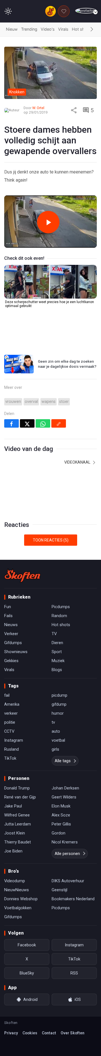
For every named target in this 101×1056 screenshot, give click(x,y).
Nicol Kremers (65, 842)
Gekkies (11, 660)
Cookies (29, 1033)
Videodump (14, 880)
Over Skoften (72, 1033)
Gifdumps (13, 642)
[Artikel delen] (74, 110)
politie (9, 722)
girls (55, 749)
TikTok (10, 758)
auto (56, 731)
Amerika (11, 704)
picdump (59, 695)
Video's (48, 29)
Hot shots (81, 29)
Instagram (13, 740)
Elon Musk (61, 806)
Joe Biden (13, 851)
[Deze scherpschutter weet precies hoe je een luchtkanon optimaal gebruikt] (50, 282)
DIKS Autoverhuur (68, 880)
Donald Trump (17, 788)
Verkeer (11, 633)
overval (31, 401)
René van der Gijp (20, 797)
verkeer (11, 713)
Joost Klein (14, 833)
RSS (74, 973)
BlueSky (27, 973)
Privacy (11, 1033)
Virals (63, 29)
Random (59, 615)
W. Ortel (38, 108)
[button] (92, 29)
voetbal (58, 740)
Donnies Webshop (21, 898)
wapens (49, 401)
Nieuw (12, 29)
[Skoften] (22, 575)
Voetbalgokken (17, 907)
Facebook (27, 944)
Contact (49, 1033)
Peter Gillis (61, 824)
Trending (29, 29)
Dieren (57, 642)
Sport (57, 651)
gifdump (59, 704)
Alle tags (63, 760)
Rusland (11, 749)
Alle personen (67, 853)
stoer (64, 401)
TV (54, 633)
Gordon (58, 833)
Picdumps (61, 606)
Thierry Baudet (17, 842)
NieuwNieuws (16, 889)
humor (58, 713)
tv (53, 722)
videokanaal (77, 462)
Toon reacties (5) (50, 540)
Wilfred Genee (17, 815)
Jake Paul (13, 806)
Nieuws (11, 624)
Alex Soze (61, 815)
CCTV (9, 731)
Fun (7, 606)
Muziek (58, 660)
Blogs (57, 669)
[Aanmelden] (86, 11)
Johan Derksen (65, 788)
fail (7, 695)
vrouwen (13, 401)
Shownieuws (15, 651)
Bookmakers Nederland (73, 898)
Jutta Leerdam (17, 824)
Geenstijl (59, 889)
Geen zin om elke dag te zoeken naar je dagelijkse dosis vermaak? (67, 364)
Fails (8, 615)
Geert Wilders (64, 797)
